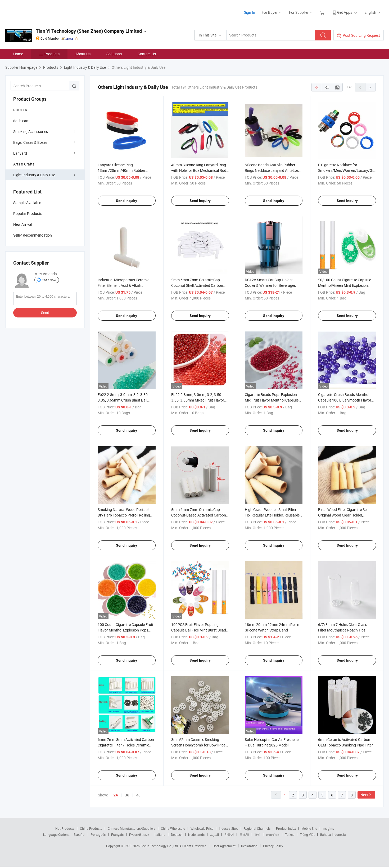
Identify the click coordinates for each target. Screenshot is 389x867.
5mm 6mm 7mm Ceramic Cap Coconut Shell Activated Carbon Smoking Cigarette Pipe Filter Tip (197, 285)
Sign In (249, 12)
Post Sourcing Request (361, 35)
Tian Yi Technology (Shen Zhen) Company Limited (89, 31)
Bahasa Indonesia (333, 834)
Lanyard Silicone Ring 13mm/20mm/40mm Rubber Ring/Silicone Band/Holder (121, 170)
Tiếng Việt (307, 834)
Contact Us (147, 53)
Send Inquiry (126, 201)
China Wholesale (173, 828)
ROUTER (20, 109)
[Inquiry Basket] (322, 12)
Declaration (249, 846)
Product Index (286, 828)
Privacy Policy (273, 846)
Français (117, 834)
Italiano (160, 834)
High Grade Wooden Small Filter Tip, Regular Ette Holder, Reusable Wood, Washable (272, 515)
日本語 (244, 834)
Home (18, 53)
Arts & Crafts (23, 164)
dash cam (21, 120)
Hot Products (64, 828)
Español (79, 834)
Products (52, 53)
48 (138, 794)
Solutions (114, 53)
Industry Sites (228, 828)
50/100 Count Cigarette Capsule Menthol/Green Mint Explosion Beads (344, 285)
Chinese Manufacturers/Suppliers (131, 828)
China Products (91, 828)
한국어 (229, 834)
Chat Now (49, 280)
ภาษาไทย (272, 834)
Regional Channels (257, 828)
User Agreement (224, 846)
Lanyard (20, 153)
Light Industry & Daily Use (34, 174)
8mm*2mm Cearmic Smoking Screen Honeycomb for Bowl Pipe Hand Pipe (198, 745)
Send (45, 312)
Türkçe (289, 834)
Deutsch (177, 834)
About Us (83, 53)
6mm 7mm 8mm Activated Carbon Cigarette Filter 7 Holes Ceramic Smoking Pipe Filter (126, 745)
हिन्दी (257, 834)
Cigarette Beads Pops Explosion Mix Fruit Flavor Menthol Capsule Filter (271, 400)
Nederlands (196, 834)
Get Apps (344, 12)
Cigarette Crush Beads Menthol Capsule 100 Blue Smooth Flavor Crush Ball (344, 400)
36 (127, 794)
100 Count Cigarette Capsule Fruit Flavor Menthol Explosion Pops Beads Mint (125, 630)
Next (364, 794)
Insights (328, 828)
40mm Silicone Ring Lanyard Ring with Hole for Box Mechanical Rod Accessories (198, 170)
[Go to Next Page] (370, 87)
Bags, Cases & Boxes (30, 142)
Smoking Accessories (30, 131)
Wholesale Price (202, 828)
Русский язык (139, 834)
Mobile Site (309, 828)
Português (98, 834)
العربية (214, 834)
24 (116, 795)
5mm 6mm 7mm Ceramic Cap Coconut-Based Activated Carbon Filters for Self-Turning (198, 515)
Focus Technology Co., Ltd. (160, 846)
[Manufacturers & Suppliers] (39, 10)
